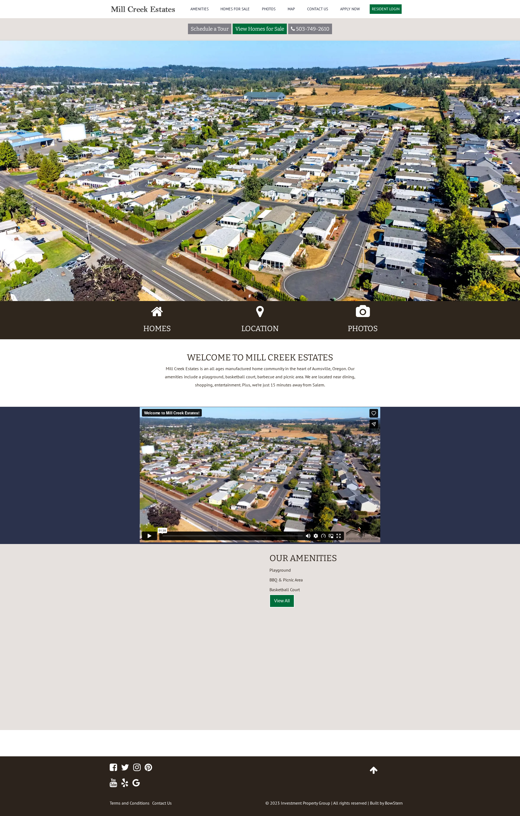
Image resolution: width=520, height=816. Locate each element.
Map (291, 9)
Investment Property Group (305, 803)
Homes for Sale (235, 9)
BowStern (394, 803)
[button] (8, 171)
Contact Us (317, 9)
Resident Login (385, 9)
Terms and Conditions (130, 803)
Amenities (199, 9)
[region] (260, 150)
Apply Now (350, 9)
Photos (268, 9)
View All (282, 601)
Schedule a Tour (210, 29)
